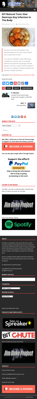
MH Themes (30, 397)
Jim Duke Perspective (23, 24)
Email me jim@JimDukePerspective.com (13, 374)
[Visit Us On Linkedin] (18, 117)
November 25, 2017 (9, 24)
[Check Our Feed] (24, 117)
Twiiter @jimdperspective (9, 378)
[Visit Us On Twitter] (15, 117)
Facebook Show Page (8, 382)
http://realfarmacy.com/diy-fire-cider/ (22, 75)
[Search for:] (18, 130)
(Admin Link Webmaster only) (10, 308)
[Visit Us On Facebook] (12, 117)
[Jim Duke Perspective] (18, 6)
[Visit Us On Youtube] (21, 117)
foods (9, 88)
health (16, 88)
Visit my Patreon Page (8, 370)
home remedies (27, 88)
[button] (34, 9)
